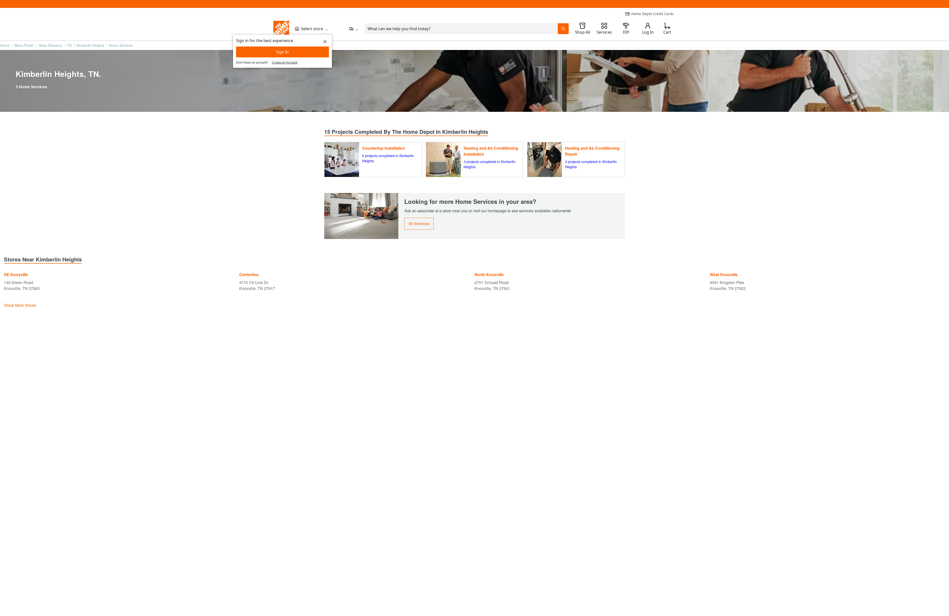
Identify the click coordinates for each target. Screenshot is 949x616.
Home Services (121, 45)
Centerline (249, 274)
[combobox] (461, 29)
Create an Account (284, 62)
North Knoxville (489, 274)
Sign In (282, 52)
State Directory (50, 45)
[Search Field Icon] (563, 28)
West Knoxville (724, 274)
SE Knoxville (16, 274)
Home (4, 45)
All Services (419, 223)
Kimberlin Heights (90, 45)
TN (69, 45)
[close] (325, 42)
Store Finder (24, 45)
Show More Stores (20, 305)
